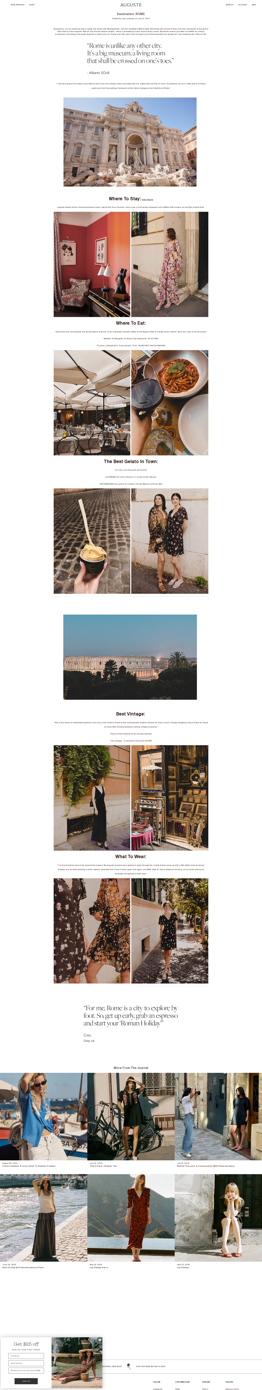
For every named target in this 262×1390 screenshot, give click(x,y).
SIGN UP (26, 1381)
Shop (31, 5)
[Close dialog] (99, 1340)
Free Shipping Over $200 (109, 1366)
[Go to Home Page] (131, 5)
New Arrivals (17, 5)
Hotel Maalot (147, 200)
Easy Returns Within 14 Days (150, 1366)
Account (242, 5)
